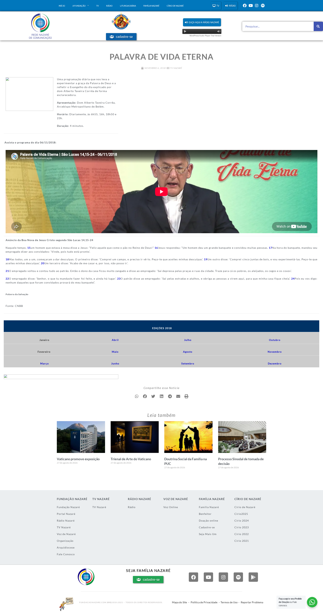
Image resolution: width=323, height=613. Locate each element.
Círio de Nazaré (175, 5)
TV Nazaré (176, 68)
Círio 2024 (241, 520)
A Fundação (79, 5)
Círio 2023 (241, 527)
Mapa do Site (179, 602)
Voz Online (170, 507)
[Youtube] (250, 5)
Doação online (208, 520)
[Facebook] (244, 5)
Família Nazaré (151, 5)
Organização (65, 540)
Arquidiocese (66, 547)
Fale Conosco (66, 554)
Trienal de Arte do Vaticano (131, 459)
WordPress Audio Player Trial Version (205, 36)
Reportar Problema (252, 602)
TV (97, 5)
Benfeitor (205, 513)
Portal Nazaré (66, 513)
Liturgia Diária (128, 5)
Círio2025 (241, 513)
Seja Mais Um (208, 534)
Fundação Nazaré (68, 507)
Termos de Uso (229, 602)
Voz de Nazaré (66, 534)
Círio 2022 (241, 534)
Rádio (109, 5)
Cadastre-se (207, 527)
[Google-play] (253, 577)
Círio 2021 (241, 540)
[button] (202, 22)
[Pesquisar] (318, 26)
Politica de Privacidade (204, 602)
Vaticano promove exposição (78, 459)
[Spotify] (262, 5)
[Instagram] (256, 5)
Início (62, 5)
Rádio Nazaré (66, 520)
